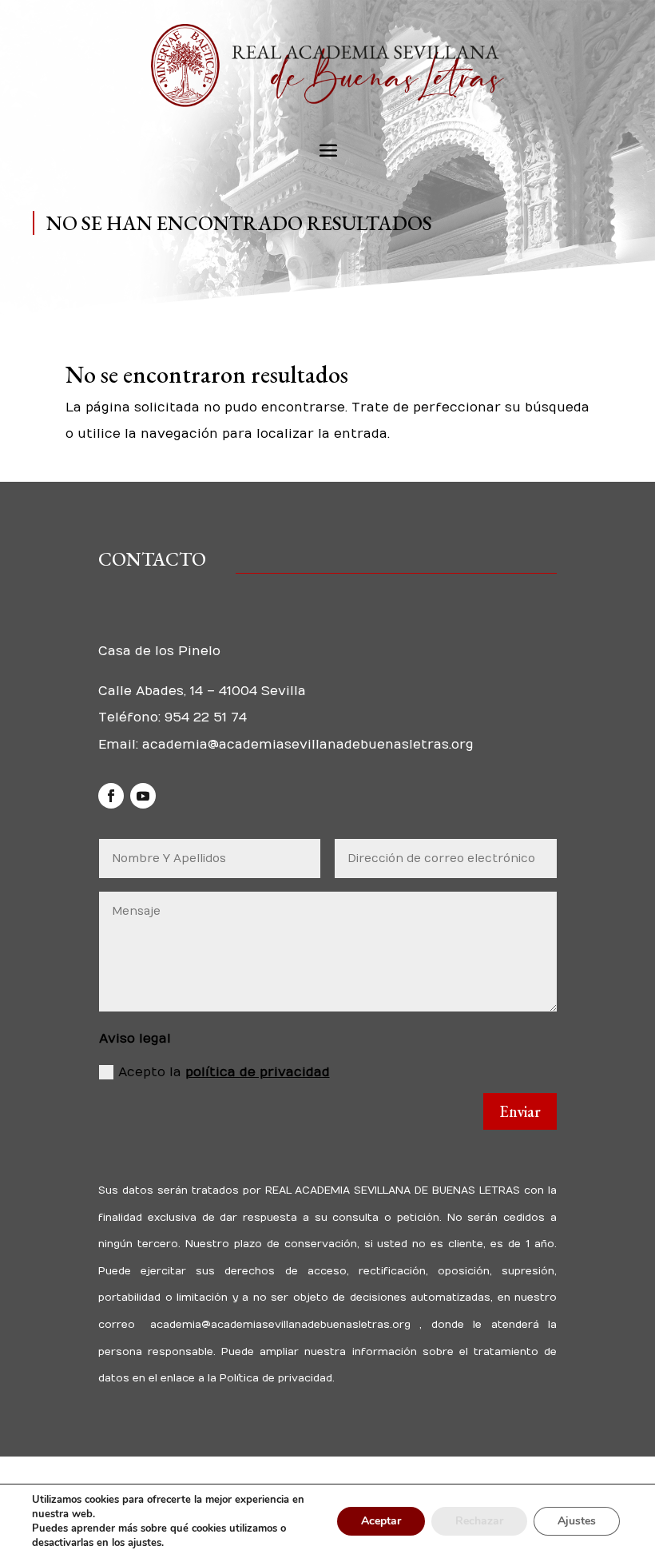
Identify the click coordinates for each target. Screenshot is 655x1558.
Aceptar (381, 1520)
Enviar (520, 1111)
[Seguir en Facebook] (111, 796)
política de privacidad (257, 1072)
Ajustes (577, 1520)
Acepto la (224, 1072)
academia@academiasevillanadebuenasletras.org (308, 744)
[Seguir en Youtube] (143, 796)
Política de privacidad (274, 1378)
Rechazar (479, 1520)
